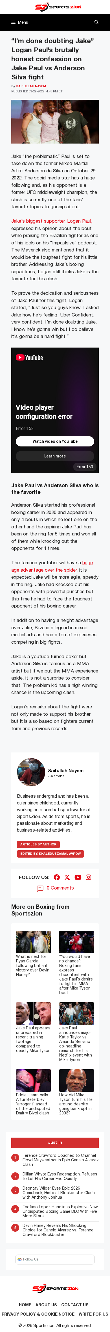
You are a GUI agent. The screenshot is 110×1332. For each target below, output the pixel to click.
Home (25, 1305)
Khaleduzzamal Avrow (50, 853)
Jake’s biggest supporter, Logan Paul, (52, 221)
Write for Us (93, 1314)
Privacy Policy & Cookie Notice (38, 1314)
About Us (46, 1305)
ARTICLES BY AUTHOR (38, 844)
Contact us (75, 1305)
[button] (96, 23)
